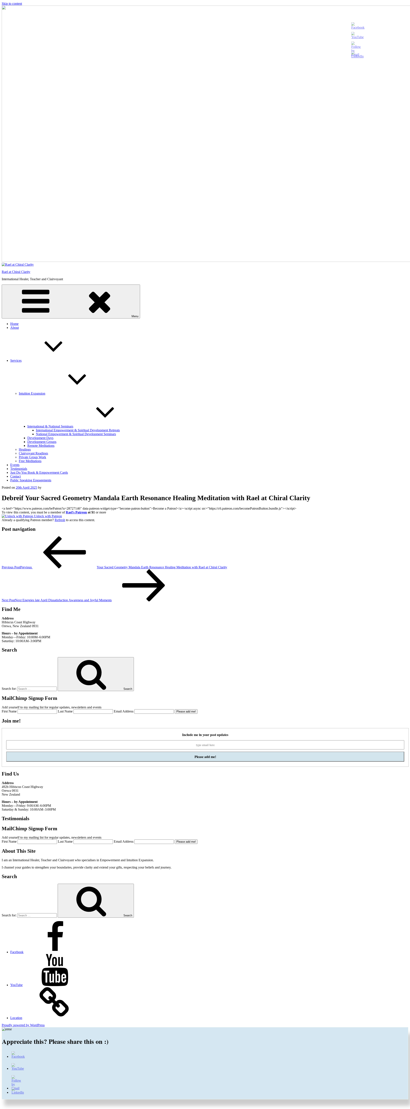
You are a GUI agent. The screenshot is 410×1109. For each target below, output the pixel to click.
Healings (25, 449)
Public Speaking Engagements (30, 480)
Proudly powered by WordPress (23, 1025)
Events (14, 465)
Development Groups (41, 442)
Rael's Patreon (76, 512)
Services (16, 360)
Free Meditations (30, 461)
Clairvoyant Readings (33, 453)
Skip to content (12, 3)
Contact (15, 476)
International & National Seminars (50, 426)
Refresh (60, 520)
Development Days (40, 438)
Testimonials (18, 468)
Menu (135, 316)
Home (14, 324)
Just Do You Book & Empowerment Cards (39, 472)
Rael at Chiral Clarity (16, 272)
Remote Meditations (40, 445)
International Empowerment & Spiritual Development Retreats (78, 430)
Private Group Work (32, 457)
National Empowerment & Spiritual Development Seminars (76, 434)
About (14, 327)
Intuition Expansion (32, 393)
